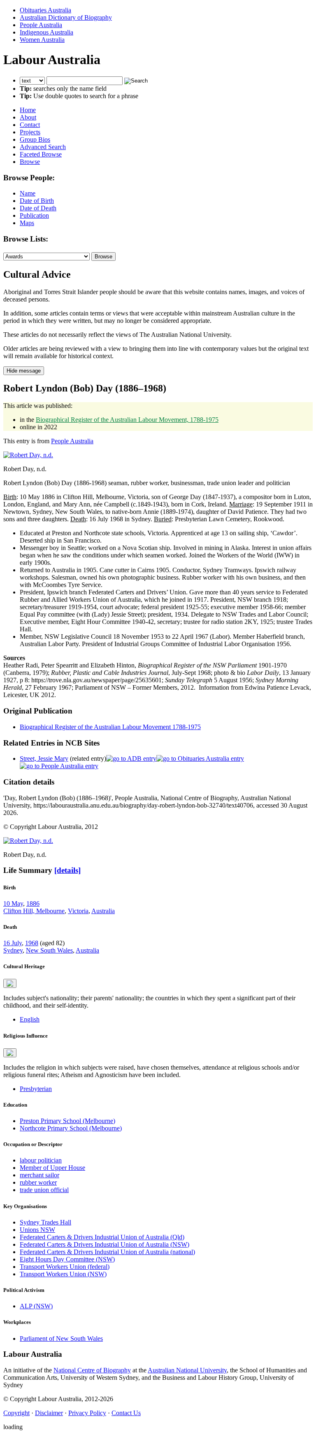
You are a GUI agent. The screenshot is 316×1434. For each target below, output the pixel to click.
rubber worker (38, 1182)
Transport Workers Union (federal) (64, 1266)
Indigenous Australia (46, 32)
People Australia (41, 24)
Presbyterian (36, 1088)
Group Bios (35, 139)
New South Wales (49, 950)
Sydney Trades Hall (45, 1222)
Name (27, 193)
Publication (34, 215)
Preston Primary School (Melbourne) (67, 1120)
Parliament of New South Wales (61, 1338)
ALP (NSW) (36, 1306)
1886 (33, 903)
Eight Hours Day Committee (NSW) (67, 1259)
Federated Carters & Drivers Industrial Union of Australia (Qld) (102, 1237)
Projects (30, 132)
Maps (27, 222)
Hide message (24, 371)
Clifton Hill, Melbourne (34, 910)
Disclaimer (49, 1412)
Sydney (13, 950)
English (30, 1019)
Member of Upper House (52, 1167)
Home (28, 109)
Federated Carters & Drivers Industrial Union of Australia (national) (107, 1251)
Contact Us (126, 1412)
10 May (13, 903)
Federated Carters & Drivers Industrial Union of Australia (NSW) (104, 1244)
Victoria (78, 910)
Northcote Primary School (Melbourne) (71, 1128)
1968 (31, 942)
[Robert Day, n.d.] (28, 454)
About (28, 117)
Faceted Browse (41, 154)
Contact (30, 124)
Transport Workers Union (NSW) (63, 1274)
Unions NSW (37, 1229)
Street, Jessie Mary (44, 758)
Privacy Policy (87, 1412)
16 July (12, 942)
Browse (30, 161)
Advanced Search (43, 146)
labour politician (41, 1160)
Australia (103, 910)
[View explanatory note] (9, 983)
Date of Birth (37, 200)
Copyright (16, 1412)
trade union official (44, 1189)
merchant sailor (39, 1175)
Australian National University (187, 1370)
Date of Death (38, 208)
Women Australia (42, 39)
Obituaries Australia (45, 10)
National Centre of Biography (92, 1370)
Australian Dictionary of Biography (66, 17)
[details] (67, 870)
